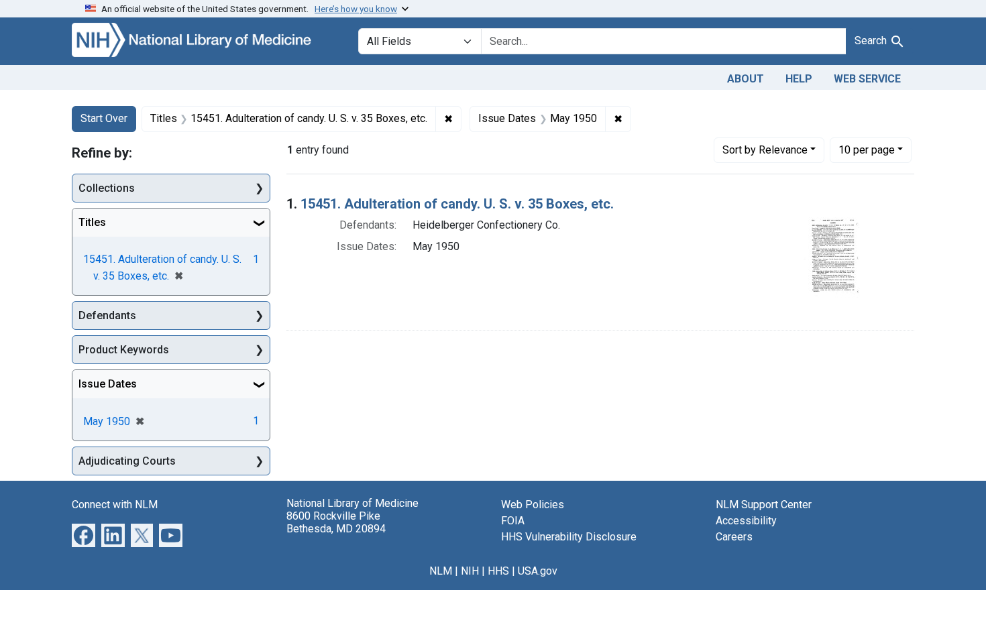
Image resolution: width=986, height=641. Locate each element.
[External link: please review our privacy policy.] (83, 534)
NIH (470, 571)
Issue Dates (107, 383)
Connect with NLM (115, 504)
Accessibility (746, 520)
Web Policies (532, 504)
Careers (734, 536)
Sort (765, 149)
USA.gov (537, 571)
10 (866, 149)
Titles (92, 222)
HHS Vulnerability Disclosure (569, 536)
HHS (498, 571)
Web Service (867, 78)
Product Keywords (123, 349)
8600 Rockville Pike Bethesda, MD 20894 (336, 522)
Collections (106, 188)
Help (798, 78)
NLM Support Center (764, 504)
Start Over (103, 118)
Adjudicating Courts (127, 461)
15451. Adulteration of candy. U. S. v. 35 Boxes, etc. (457, 204)
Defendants (107, 315)
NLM (440, 571)
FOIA (513, 520)
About (745, 78)
